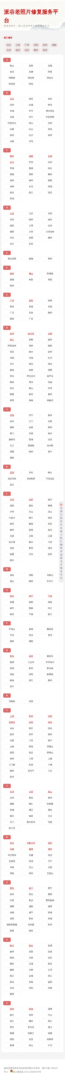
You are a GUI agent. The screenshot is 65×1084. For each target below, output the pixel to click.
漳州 (31, 1015)
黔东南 (50, 668)
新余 (31, 918)
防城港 (50, 273)
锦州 (31, 452)
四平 (31, 734)
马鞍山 (50, 575)
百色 (50, 129)
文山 (31, 867)
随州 (12, 771)
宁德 (31, 614)
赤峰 (12, 186)
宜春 (31, 982)
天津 (9, 50)
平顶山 (12, 629)
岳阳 (31, 952)
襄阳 (50, 894)
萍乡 (31, 635)
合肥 (50, 334)
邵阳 (12, 752)
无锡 (12, 849)
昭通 (12, 1033)
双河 (12, 777)
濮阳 (31, 641)
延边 (12, 982)
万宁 (50, 861)
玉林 (31, 958)
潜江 (31, 680)
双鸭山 (50, 752)
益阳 (50, 982)
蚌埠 (50, 105)
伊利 (31, 988)
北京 (9, 45)
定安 (31, 244)
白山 (31, 129)
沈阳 (50, 716)
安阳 (31, 66)
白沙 (31, 135)
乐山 (31, 512)
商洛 (31, 746)
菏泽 (50, 388)
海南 (31, 400)
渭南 (12, 873)
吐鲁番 (50, 804)
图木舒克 (31, 822)
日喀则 (12, 701)
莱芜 (31, 548)
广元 (12, 313)
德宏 (12, 226)
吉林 (50, 421)
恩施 (31, 259)
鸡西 (12, 452)
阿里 (50, 72)
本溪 (12, 111)
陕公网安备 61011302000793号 (27, 1072)
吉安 (50, 439)
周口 (50, 1021)
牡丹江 (50, 581)
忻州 (50, 925)
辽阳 (31, 536)
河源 (12, 358)
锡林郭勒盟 (12, 925)
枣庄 (12, 1027)
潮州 (31, 174)
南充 (12, 614)
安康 (31, 72)
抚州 (12, 286)
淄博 (50, 1009)
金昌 (31, 427)
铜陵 (12, 804)
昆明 (12, 472)
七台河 (31, 662)
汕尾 (12, 740)
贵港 (31, 307)
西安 (12, 888)
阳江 (12, 976)
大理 (31, 226)
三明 (31, 759)
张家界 (50, 1039)
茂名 (12, 575)
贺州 (50, 352)
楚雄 (31, 168)
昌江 (31, 192)
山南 (12, 746)
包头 (50, 99)
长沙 (12, 162)
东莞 (50, 213)
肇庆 (31, 1021)
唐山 (50, 792)
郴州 (50, 174)
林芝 (12, 524)
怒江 (50, 614)
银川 (12, 945)
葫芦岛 (50, 376)
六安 (50, 542)
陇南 (31, 524)
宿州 (12, 759)
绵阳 (31, 575)
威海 (31, 849)
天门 (12, 822)
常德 (12, 168)
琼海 (12, 668)
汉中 (12, 364)
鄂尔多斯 (12, 259)
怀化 (12, 376)
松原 (31, 765)
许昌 (12, 900)
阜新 (31, 280)
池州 (12, 180)
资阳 (12, 1039)
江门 (31, 421)
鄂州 (50, 259)
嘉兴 (50, 415)
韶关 (12, 734)
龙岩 (12, 548)
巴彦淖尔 (12, 123)
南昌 (50, 602)
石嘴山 (50, 746)
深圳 (36, 45)
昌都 (12, 174)
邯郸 (31, 340)
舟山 (31, 1045)
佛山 (31, 273)
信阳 (12, 918)
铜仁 (31, 804)
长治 (31, 186)
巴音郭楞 (50, 117)
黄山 (31, 388)
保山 (31, 123)
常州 (31, 162)
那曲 (31, 608)
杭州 (45, 45)
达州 (50, 226)
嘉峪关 (12, 439)
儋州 (50, 238)
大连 (12, 213)
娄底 (31, 530)
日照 (31, 701)
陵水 (12, 560)
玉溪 (31, 964)
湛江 (12, 1021)
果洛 (12, 307)
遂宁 (50, 740)
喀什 (50, 472)
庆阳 (31, 674)
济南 (12, 415)
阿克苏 (12, 84)
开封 (31, 472)
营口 (50, 976)
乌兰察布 (12, 855)
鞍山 (12, 66)
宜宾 (50, 958)
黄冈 (50, 394)
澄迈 (50, 192)
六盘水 (12, 518)
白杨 (12, 141)
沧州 (50, 162)
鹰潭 (12, 994)
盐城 (50, 945)
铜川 (12, 816)
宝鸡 (50, 123)
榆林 (12, 970)
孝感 (50, 912)
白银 (12, 129)
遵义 (50, 1027)
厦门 (31, 888)
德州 (31, 219)
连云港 (12, 542)
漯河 (50, 548)
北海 (12, 117)
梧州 (31, 873)
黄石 (31, 394)
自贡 (31, 1039)
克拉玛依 (12, 479)
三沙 (50, 771)
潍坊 (50, 849)
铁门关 (12, 828)
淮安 (12, 352)
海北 (50, 364)
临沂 (50, 499)
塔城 (12, 810)
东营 (12, 219)
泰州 (50, 798)
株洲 (12, 1045)
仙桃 (12, 912)
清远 (12, 674)
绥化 (50, 728)
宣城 (50, 918)
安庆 (12, 72)
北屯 (31, 141)
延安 (50, 964)
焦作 (50, 433)
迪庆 (50, 219)
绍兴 (50, 722)
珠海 (31, 1009)
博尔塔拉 (50, 111)
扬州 (12, 952)
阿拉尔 (50, 78)
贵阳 (31, 300)
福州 (12, 273)
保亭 (50, 135)
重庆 (36, 50)
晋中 (50, 452)
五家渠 (12, 861)
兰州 (12, 499)
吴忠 (50, 855)
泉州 (31, 656)
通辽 (31, 810)
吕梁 (12, 536)
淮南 (50, 382)
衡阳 (50, 346)
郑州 (12, 1009)
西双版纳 (50, 900)
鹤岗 (12, 382)
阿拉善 (31, 78)
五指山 (50, 873)
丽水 (31, 542)
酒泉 (12, 458)
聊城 (50, 506)
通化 (50, 810)
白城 (31, 105)
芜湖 (31, 861)
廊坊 (31, 506)
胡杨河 (50, 400)
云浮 (50, 970)
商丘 (31, 728)
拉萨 (31, 499)
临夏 (12, 554)
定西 (31, 238)
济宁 (31, 415)
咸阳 (31, 906)
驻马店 (31, 1027)
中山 (50, 1015)
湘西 (12, 906)
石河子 (31, 771)
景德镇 (31, 445)
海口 (12, 340)
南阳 (31, 602)
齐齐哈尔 (50, 662)
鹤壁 (12, 394)
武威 (31, 855)
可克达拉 (50, 479)
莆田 (12, 641)
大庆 (31, 213)
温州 (50, 843)
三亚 (31, 740)
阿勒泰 (12, 78)
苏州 (45, 50)
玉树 (31, 970)
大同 (31, 232)
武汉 (27, 50)
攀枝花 (50, 629)
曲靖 (12, 662)
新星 (12, 931)
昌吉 (12, 192)
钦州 (31, 668)
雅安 (12, 964)
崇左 (50, 168)
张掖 (50, 1033)
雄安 (31, 931)
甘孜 (31, 313)
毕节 (31, 111)
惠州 (50, 340)
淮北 (12, 388)
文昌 (50, 867)
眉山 (12, 581)
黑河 (31, 382)
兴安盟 (31, 925)
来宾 (50, 524)
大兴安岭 (50, 232)
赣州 (50, 313)
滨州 (12, 105)
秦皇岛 (50, 656)
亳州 (12, 135)
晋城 (31, 439)
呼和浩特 (12, 346)
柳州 (12, 530)
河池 (31, 358)
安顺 (50, 66)
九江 (12, 445)
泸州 (12, 512)
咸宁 (31, 912)
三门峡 (12, 765)
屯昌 (50, 822)
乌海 (12, 867)
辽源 (50, 536)
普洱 (50, 635)
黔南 (12, 680)
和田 (12, 400)
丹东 (12, 238)
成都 (54, 45)
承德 (50, 186)
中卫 (50, 1045)
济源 (31, 433)
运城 (31, 976)
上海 (18, 45)
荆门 (12, 433)
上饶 (50, 759)
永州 (12, 988)
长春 (50, 156)
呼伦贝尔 (31, 376)
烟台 (31, 945)
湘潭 (50, 906)
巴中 (31, 117)
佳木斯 (50, 445)
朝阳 (50, 180)
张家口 (31, 1033)
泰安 (31, 798)
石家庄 (12, 722)
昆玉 (12, 485)
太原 (31, 792)
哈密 (31, 370)
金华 (12, 421)
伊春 (50, 988)
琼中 (12, 686)
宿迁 (31, 752)
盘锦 (31, 629)
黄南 (12, 370)
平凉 (12, 635)
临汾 (50, 530)
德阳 (12, 232)
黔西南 (50, 674)
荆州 (50, 427)
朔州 (50, 734)
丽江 (31, 518)
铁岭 (31, 816)
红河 (50, 358)
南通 (12, 602)
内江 (50, 608)
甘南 (50, 307)
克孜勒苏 (31, 479)
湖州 (31, 346)
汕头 (12, 728)
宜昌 (50, 952)
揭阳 (12, 427)
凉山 (50, 512)
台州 (12, 798)
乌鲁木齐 (31, 843)
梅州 (31, 581)
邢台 (31, 894)
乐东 (31, 554)
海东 (31, 364)
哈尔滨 (31, 334)
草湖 (12, 199)
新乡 (31, 900)
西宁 (50, 888)
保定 (31, 99)
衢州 (50, 680)
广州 (27, 45)
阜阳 (50, 280)
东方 (12, 244)
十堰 (50, 765)
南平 (12, 608)
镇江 (12, 1015)
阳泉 (12, 958)
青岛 (12, 656)
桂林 (50, 300)
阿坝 (31, 84)
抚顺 (12, 280)
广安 (31, 319)
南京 (18, 50)
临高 (50, 554)
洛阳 (12, 506)
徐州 (12, 894)
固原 (12, 319)
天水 (50, 816)
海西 (50, 370)
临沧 (50, 518)
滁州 (31, 180)
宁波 (50, 596)
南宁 (31, 596)
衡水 (31, 352)
